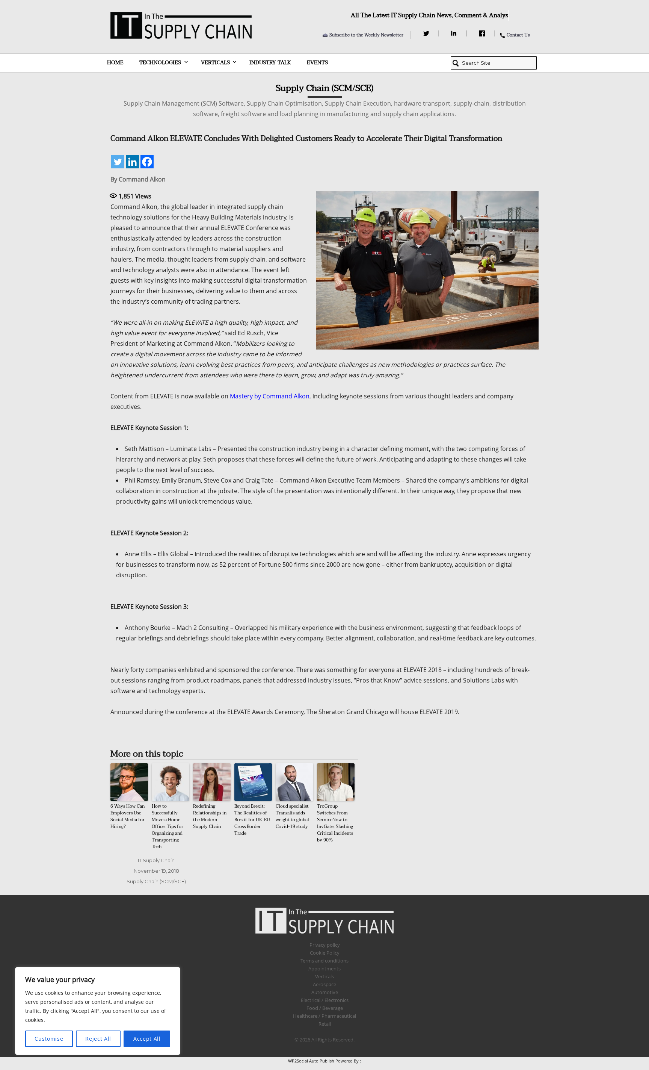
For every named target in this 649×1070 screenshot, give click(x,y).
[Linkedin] (132, 161)
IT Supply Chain (156, 860)
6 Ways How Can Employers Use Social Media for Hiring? (127, 816)
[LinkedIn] (455, 33)
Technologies (160, 62)
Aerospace (324, 984)
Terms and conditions (324, 960)
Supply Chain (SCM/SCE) (156, 881)
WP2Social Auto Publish (311, 1061)
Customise (49, 1038)
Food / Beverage (324, 1008)
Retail (324, 1023)
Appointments (324, 968)
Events (317, 62)
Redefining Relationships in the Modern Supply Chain (209, 816)
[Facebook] (483, 33)
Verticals (215, 62)
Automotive (324, 992)
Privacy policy (324, 944)
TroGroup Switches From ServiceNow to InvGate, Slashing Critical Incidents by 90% (335, 823)
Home (115, 62)
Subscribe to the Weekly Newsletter (366, 35)
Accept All (147, 1038)
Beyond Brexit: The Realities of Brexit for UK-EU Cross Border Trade (252, 820)
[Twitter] (427, 33)
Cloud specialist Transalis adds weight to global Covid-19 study (292, 816)
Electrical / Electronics (325, 1000)
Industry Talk (270, 62)
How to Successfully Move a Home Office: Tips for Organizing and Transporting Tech (167, 826)
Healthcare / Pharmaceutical (324, 1015)
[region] (97, 1011)
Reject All (98, 1038)
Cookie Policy (325, 952)
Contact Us (518, 35)
